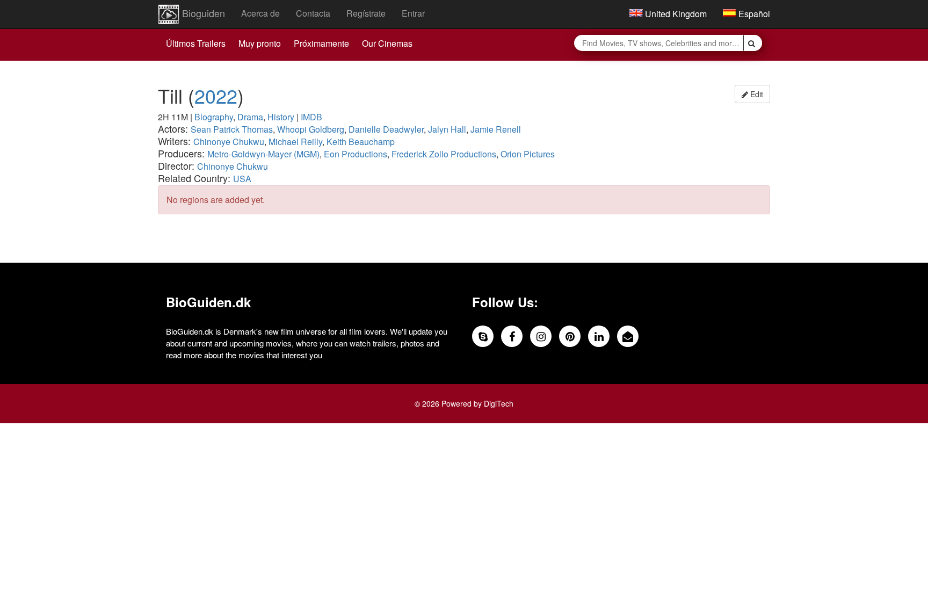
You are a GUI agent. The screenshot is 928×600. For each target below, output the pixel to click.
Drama (250, 117)
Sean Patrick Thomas (232, 129)
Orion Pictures (528, 154)
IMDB (311, 117)
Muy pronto (259, 43)
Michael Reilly (295, 141)
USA (242, 178)
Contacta (313, 13)
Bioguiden (202, 13)
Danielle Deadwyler (386, 129)
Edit (755, 94)
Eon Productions (355, 154)
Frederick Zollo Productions (444, 154)
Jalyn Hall (447, 129)
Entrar (413, 13)
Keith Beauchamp (361, 141)
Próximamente (321, 43)
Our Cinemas (387, 43)
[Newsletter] (628, 336)
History (280, 117)
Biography (213, 117)
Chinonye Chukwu (228, 141)
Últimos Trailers (196, 43)
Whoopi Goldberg (310, 129)
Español (753, 14)
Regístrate (366, 13)
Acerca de (260, 13)
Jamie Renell (495, 129)
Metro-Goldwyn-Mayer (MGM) (263, 154)
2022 (215, 95)
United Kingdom (675, 14)
